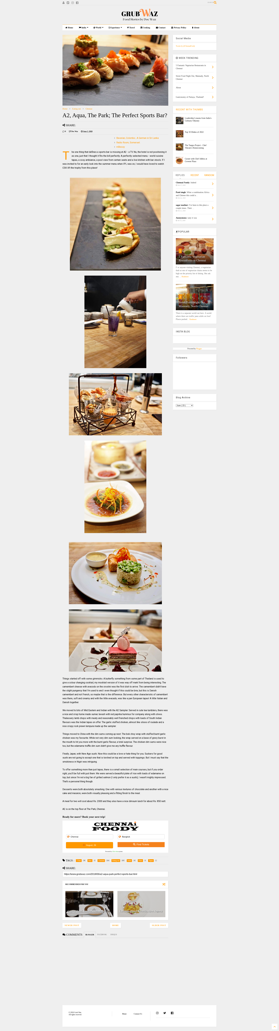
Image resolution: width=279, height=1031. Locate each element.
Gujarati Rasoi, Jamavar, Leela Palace (86, 911)
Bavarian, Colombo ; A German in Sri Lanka (137, 138)
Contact (162, 27)
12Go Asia (115, 851)
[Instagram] (72, 2)
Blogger (199, 349)
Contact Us (138, 1014)
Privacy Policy (179, 27)
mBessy (120, 147)
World (98, 27)
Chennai (89, 109)
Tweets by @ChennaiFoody (185, 46)
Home (70, 27)
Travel (132, 27)
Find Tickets (143, 844)
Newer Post (72, 925)
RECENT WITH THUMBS (189, 109)
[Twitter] (68, 2)
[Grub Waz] (139, 21)
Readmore (185, 277)
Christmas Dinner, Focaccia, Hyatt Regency (141, 911)
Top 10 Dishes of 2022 (194, 132)
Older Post (159, 925)
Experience (115, 27)
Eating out (76, 109)
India (83, 27)
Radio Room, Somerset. (128, 142)
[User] (63, 2)
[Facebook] (77, 2)
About (196, 27)
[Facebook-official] (172, 1013)
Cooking (146, 27)
